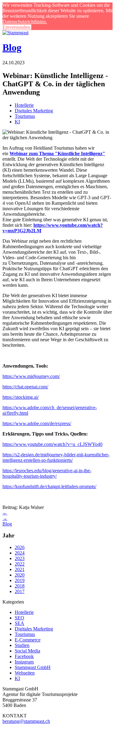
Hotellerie (24, 105)
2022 (20, 563)
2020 (20, 575)
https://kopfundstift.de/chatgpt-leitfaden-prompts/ (49, 486)
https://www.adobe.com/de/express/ (36, 423)
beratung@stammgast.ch (26, 721)
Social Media (27, 650)
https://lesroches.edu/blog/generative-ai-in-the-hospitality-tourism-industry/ (46, 473)
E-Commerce (27, 639)
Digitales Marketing (34, 110)
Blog (11, 47)
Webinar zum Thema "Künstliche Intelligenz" (57, 153)
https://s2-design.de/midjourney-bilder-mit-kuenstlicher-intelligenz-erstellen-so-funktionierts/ (55, 457)
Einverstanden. (16, 27)
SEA (19, 623)
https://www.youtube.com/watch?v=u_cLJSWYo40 (52, 444)
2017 (20, 591)
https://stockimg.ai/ (20, 397)
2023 (20, 558)
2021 (20, 569)
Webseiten (25, 672)
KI (17, 121)
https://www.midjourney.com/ (31, 376)
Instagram (24, 661)
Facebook (24, 656)
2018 (20, 586)
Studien (22, 645)
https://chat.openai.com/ (25, 386)
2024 (20, 552)
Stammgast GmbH (33, 667)
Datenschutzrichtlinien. (24, 21)
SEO (19, 617)
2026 (20, 547)
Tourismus (25, 116)
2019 (20, 580)
